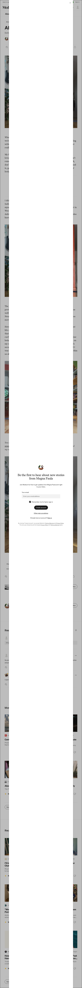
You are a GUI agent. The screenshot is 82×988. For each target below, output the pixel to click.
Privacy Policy (60, 523)
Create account (41, 508)
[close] (70, 2)
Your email (25, 492)
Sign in (50, 518)
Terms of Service (49, 523)
